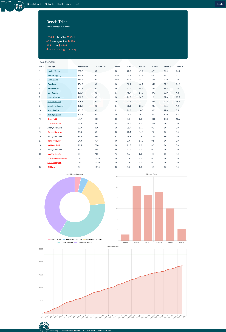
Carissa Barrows (54, 132)
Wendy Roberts (54, 101)
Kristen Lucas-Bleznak (57, 158)
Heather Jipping (54, 75)
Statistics (91, 330)
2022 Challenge (53, 26)
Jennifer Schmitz (54, 154)
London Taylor (53, 71)
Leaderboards (67, 330)
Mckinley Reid (53, 145)
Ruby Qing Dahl (54, 114)
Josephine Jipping (55, 106)
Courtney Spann (54, 162)
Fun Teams (65, 26)
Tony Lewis (52, 84)
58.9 (48, 45)
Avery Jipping (53, 110)
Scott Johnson (53, 97)
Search (77, 330)
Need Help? (54, 330)
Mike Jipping (52, 79)
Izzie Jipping (52, 93)
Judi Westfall (53, 88)
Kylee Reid (52, 119)
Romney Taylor (54, 141)
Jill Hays (51, 167)
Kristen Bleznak (54, 123)
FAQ (77, 4)
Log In (220, 4)
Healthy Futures (64, 4)
